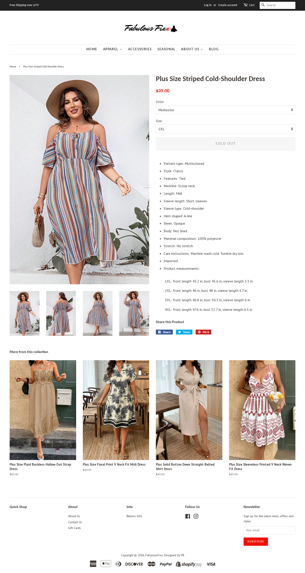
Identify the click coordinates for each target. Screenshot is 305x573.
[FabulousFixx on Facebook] (187, 517)
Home (91, 49)
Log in (207, 5)
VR (182, 555)
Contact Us (75, 522)
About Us (190, 49)
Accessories (140, 49)
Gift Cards (74, 528)
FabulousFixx (154, 555)
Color (160, 101)
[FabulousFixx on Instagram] (195, 517)
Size (159, 121)
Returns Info (134, 516)
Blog (214, 49)
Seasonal (166, 49)
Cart (252, 5)
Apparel (111, 49)
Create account (227, 5)
